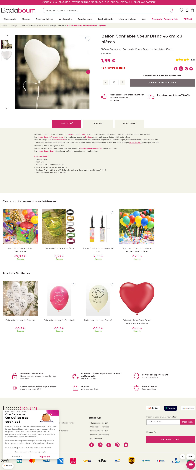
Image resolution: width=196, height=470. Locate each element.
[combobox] (108, 10)
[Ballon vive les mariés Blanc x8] (20, 298)
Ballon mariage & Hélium (54, 25)
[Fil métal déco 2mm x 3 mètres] (59, 226)
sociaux (125, 98)
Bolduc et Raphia (135, 142)
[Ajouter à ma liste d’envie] (34, 212)
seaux (119, 98)
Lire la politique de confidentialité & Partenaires (28, 448)
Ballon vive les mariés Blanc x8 (20, 320)
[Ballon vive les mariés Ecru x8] (98, 298)
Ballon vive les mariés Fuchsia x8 (59, 320)
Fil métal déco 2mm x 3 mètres (59, 248)
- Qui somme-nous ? (98, 423)
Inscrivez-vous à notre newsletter (161, 417)
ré (115, 98)
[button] (88, 72)
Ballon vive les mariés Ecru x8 (98, 320)
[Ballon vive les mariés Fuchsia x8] (59, 298)
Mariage (14, 25)
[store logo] (18, 10)
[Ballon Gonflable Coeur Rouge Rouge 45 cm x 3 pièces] (136, 298)
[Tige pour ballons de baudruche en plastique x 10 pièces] (136, 226)
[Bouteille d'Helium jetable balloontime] (20, 226)
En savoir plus (16, 457)
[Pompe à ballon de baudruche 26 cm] (98, 226)
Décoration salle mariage (31, 25)
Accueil (4, 25)
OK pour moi (44, 457)
